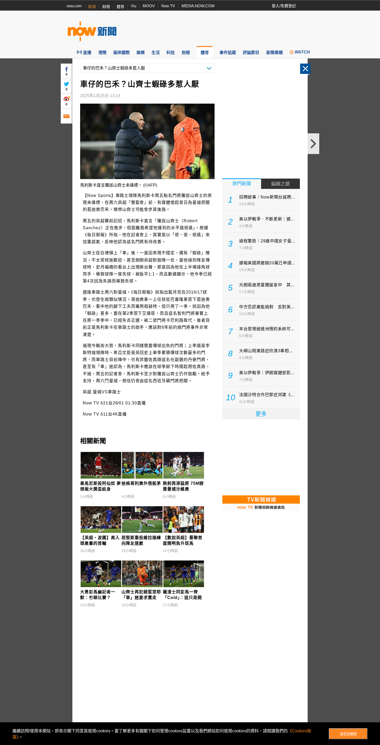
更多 (261, 414)
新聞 (92, 6)
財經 (106, 6)
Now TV (168, 6)
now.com (74, 6)
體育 (120, 6)
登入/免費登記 (284, 6)
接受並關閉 (348, 734)
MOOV (149, 6)
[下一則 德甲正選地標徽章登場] (313, 143)
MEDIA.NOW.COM (198, 6)
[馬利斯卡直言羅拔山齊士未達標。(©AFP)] (147, 141)
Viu (133, 6)
